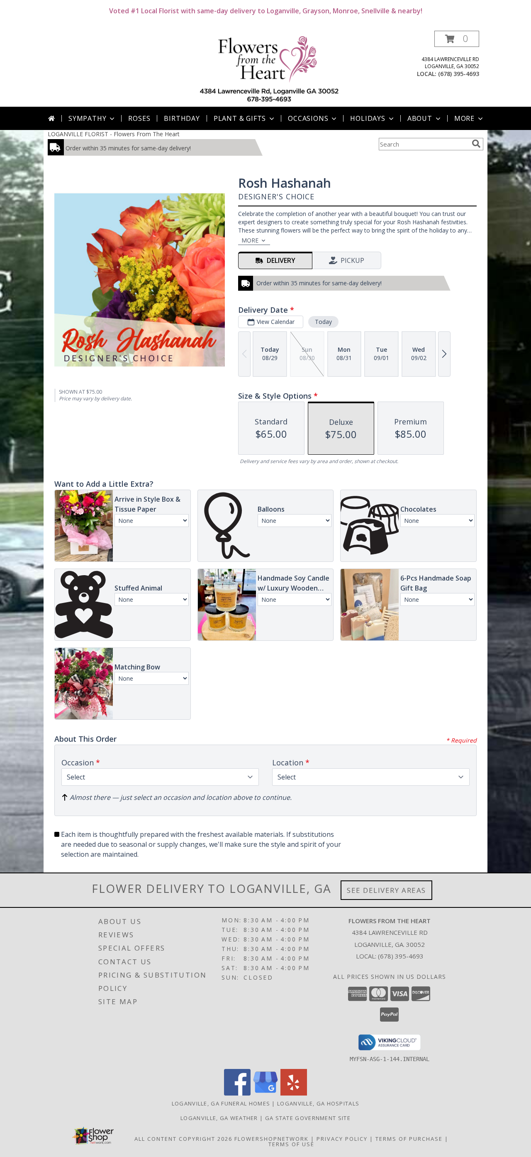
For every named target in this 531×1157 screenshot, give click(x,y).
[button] (456, 39)
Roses (139, 118)
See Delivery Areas (386, 890)
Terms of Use (291, 1144)
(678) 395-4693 (458, 74)
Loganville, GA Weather (219, 1118)
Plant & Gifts (240, 118)
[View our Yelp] (293, 1093)
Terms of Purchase (409, 1138)
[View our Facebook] (237, 1093)
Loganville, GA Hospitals (318, 1103)
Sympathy (87, 118)
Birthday (182, 118)
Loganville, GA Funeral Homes (221, 1103)
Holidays (367, 118)
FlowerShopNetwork (271, 1138)
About (419, 118)
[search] (476, 143)
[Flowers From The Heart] (268, 69)
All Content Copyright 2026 (183, 1138)
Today (323, 322)
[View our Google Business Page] (265, 1093)
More (464, 118)
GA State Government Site (308, 1118)
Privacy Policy (342, 1138)
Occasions (308, 118)
